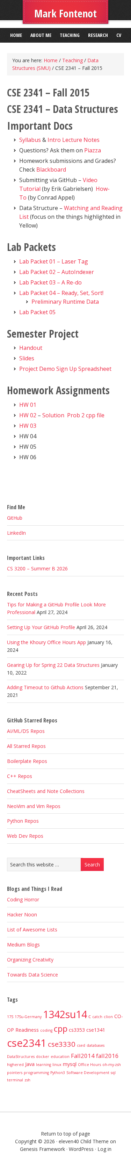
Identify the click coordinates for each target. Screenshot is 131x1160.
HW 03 (27, 426)
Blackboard (50, 169)
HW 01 (27, 405)
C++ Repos (19, 776)
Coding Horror (23, 899)
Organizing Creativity (30, 959)
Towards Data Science (32, 974)
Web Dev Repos (25, 836)
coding (46, 1030)
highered (15, 1064)
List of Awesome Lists (32, 929)
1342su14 (65, 1014)
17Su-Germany (28, 1016)
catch (97, 1016)
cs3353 (77, 1029)
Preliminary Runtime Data (65, 301)
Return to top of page (65, 1133)
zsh (27, 1080)
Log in (104, 1149)
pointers (14, 1072)
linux (56, 1064)
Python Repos (23, 820)
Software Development (87, 1072)
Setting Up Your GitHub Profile (41, 627)
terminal (15, 1080)
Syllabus (30, 140)
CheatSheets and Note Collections (46, 791)
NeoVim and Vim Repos (33, 806)
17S (10, 1016)
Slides (26, 358)
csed (81, 1045)
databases (95, 1045)
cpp (60, 1028)
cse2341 (26, 1043)
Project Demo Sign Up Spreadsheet (65, 369)
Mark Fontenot (65, 13)
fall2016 (107, 1056)
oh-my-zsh (111, 1064)
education (60, 1056)
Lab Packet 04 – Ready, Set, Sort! (61, 293)
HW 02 (27, 415)
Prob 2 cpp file (85, 415)
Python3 (57, 1072)
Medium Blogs (23, 944)
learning (43, 1064)
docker (42, 1056)
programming (36, 1072)
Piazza (92, 150)
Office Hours (89, 1064)
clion (108, 1016)
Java (30, 1064)
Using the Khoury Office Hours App (46, 642)
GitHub (14, 517)
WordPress (81, 1149)
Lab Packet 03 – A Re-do (50, 282)
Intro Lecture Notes (74, 140)
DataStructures (21, 1056)
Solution (53, 415)
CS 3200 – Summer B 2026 (37, 568)
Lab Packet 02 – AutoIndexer (56, 272)
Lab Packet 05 (37, 312)
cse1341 (95, 1029)
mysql (70, 1064)
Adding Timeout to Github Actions (45, 687)
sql (113, 1072)
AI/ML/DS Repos (26, 731)
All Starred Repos (26, 746)
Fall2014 (83, 1056)
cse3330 (61, 1044)
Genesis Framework (42, 1149)
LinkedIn (16, 532)
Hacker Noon (22, 914)
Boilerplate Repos (27, 761)
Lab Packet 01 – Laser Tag (53, 261)
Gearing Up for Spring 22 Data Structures (53, 665)
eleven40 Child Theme (84, 1141)
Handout (30, 348)
